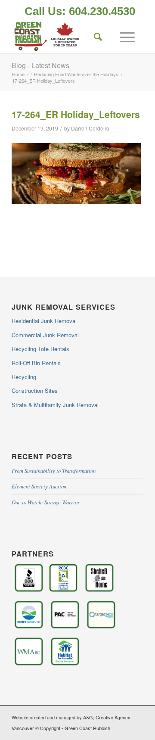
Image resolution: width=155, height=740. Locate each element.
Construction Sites (35, 390)
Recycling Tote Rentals (40, 349)
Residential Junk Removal (44, 321)
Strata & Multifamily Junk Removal (55, 405)
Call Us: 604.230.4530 (80, 11)
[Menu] (123, 36)
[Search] (93, 36)
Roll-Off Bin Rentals (36, 363)
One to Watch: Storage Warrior (46, 502)
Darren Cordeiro (90, 128)
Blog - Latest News (40, 65)
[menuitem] (80, 12)
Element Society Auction (39, 486)
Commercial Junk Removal (45, 335)
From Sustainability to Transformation (54, 470)
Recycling (24, 377)
